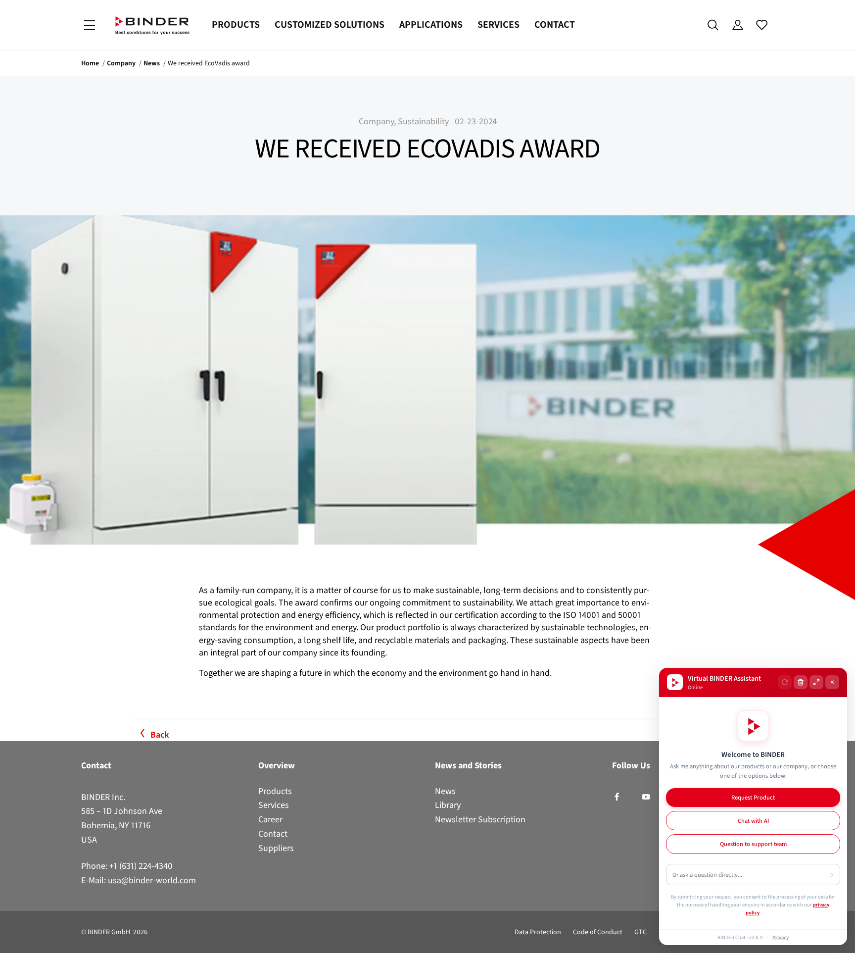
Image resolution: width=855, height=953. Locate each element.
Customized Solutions (329, 24)
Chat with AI (753, 820)
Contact (554, 24)
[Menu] (89, 25)
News (151, 63)
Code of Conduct (597, 932)
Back (159, 735)
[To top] (10, 939)
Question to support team (753, 844)
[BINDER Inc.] (152, 25)
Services (498, 24)
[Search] (713, 25)
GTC (640, 932)
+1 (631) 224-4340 (141, 866)
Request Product (753, 797)
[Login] (737, 25)
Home (90, 63)
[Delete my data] (801, 682)
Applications (431, 24)
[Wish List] (762, 25)
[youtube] (646, 797)
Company (121, 63)
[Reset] (785, 682)
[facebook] (616, 797)
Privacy (780, 937)
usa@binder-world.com (152, 880)
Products (236, 24)
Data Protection (538, 932)
